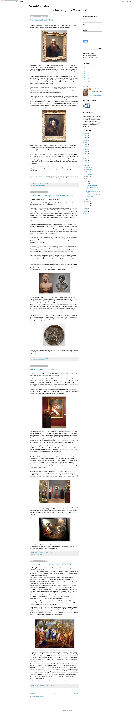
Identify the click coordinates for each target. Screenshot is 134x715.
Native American (88, 70)
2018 (85, 151)
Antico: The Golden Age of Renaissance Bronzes (51, 195)
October (88, 171)
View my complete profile (95, 95)
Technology (87, 78)
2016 (85, 156)
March (87, 201)
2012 (85, 165)
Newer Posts (33, 693)
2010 (85, 211)
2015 (85, 158)
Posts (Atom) (39, 696)
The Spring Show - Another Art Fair (45, 369)
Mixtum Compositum (89, 82)
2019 (85, 149)
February (88, 203)
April (87, 199)
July (87, 178)
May (87, 183)
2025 (85, 135)
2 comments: (53, 552)
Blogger (70, 710)
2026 (85, 133)
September (88, 174)
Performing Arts (88, 68)
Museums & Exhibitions (39, 185)
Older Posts (75, 693)
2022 (85, 142)
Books (85, 80)
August (88, 176)
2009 (85, 213)
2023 (85, 140)
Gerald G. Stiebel (95, 89)
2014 (85, 160)
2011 (85, 209)
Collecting (86, 72)
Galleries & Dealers (38, 554)
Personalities (87, 76)
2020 (85, 147)
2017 (85, 154)
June (87, 181)
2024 (85, 137)
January (88, 206)
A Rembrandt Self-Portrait (41, 20)
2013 (85, 163)
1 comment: (52, 685)
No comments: (53, 183)
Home (54, 693)
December (88, 167)
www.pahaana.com (87, 114)
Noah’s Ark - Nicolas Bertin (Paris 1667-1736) (50, 564)
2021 (85, 144)
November (88, 169)
